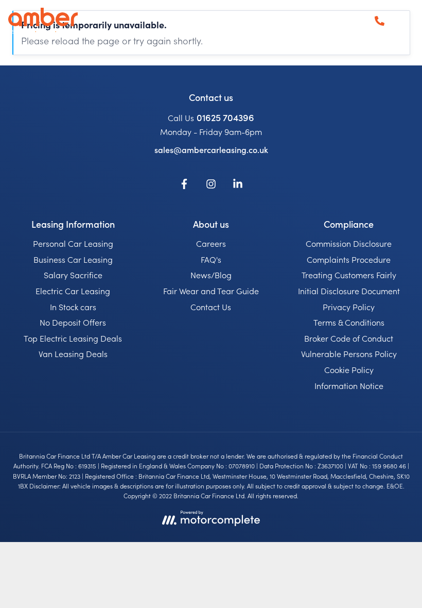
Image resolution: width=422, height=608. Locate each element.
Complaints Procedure (349, 259)
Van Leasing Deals (73, 353)
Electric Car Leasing (73, 290)
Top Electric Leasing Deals (73, 338)
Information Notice (348, 385)
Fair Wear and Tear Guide (211, 290)
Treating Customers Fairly (349, 274)
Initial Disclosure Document (349, 290)
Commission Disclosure (349, 243)
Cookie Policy (349, 369)
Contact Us (210, 306)
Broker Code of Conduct (348, 338)
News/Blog (211, 274)
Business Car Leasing (73, 259)
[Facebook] (184, 185)
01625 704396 (225, 117)
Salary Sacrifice (73, 274)
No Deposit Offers (73, 322)
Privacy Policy (349, 306)
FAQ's (211, 259)
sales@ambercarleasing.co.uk (211, 149)
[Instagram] (211, 185)
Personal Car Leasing (73, 243)
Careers (211, 243)
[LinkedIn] (237, 185)
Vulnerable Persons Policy (349, 353)
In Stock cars (73, 306)
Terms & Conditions (348, 322)
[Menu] (403, 20)
